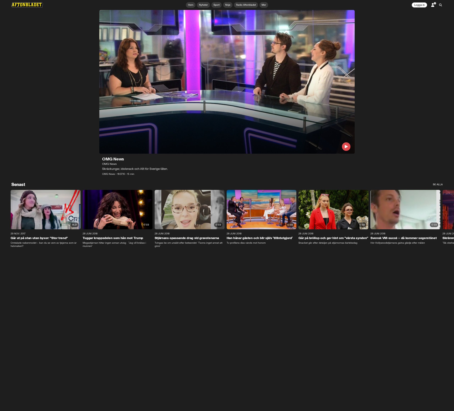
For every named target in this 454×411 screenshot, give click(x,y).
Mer (264, 4)
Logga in (419, 5)
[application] (227, 82)
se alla (438, 184)
